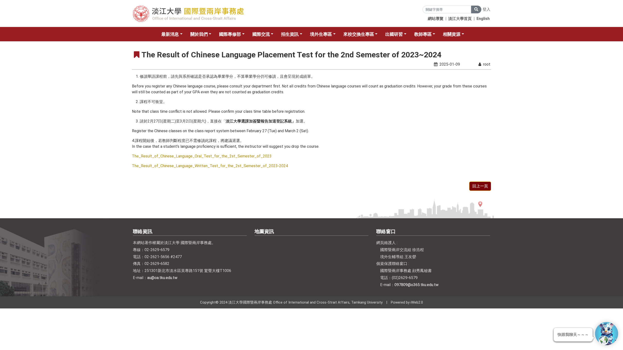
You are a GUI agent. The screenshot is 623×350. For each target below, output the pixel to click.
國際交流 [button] (261, 34)
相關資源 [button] (451, 34)
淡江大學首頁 (460, 18)
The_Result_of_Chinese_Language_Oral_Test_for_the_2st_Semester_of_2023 (202, 156)
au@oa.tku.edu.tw (162, 277)
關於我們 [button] (199, 34)
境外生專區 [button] (321, 34)
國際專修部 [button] (230, 34)
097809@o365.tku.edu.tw (416, 284)
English (483, 18)
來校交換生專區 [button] (358, 34)
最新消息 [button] (170, 34)
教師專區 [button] (423, 34)
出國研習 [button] (394, 34)
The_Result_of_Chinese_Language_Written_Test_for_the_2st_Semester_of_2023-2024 (210, 166)
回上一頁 (480, 186)
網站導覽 (435, 18)
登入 (486, 9)
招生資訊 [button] (290, 34)
